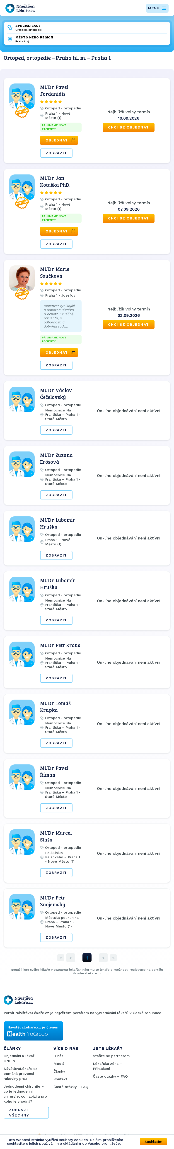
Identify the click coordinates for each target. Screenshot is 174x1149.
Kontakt (60, 1079)
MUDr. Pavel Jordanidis (54, 90)
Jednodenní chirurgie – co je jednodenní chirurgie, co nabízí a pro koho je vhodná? (25, 1094)
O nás (58, 1056)
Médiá (58, 1063)
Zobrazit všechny (20, 1112)
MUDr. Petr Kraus (60, 645)
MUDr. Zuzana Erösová (56, 458)
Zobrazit (56, 153)
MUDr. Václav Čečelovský (56, 393)
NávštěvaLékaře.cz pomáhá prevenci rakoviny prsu (20, 1073)
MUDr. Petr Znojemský (52, 901)
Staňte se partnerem (111, 1056)
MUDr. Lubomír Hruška (57, 523)
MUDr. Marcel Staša (56, 836)
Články (59, 1071)
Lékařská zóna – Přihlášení (107, 1066)
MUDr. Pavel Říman (54, 771)
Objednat (57, 140)
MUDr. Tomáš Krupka (55, 706)
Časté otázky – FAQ (70, 1087)
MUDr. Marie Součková (54, 272)
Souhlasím (153, 1141)
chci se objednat (128, 127)
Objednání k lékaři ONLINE (19, 1058)
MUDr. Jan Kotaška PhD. (55, 181)
